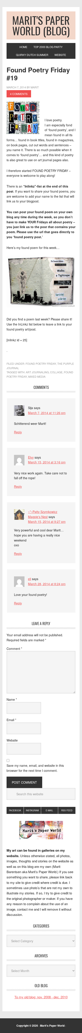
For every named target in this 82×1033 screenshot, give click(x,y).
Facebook (15, 810)
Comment (14, 648)
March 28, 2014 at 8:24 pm (47, 584)
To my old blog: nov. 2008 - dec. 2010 (41, 997)
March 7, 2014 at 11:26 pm (47, 413)
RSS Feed (66, 810)
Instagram (32, 810)
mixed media (36, 376)
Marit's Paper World (52, 1026)
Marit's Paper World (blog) (41, 25)
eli (29, 579)
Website (12, 740)
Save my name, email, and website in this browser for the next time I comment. (35, 768)
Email (11, 720)
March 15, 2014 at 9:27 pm (47, 521)
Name (12, 699)
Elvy (31, 457)
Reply (18, 432)
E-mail (49, 810)
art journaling (37, 372)
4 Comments (19, 94)
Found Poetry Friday (41, 363)
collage (56, 372)
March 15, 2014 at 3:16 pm (47, 462)
